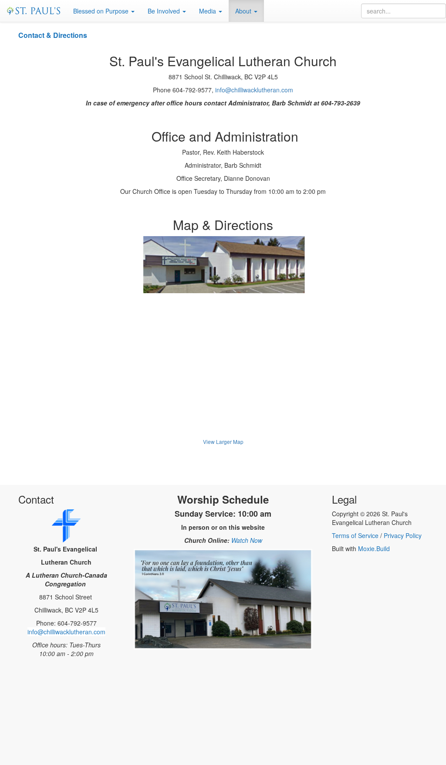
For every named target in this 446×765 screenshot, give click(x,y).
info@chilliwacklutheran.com (254, 89)
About (244, 11)
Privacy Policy (403, 535)
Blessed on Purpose (101, 11)
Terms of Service (355, 535)
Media (208, 11)
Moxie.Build (374, 548)
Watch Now (246, 540)
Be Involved (165, 11)
